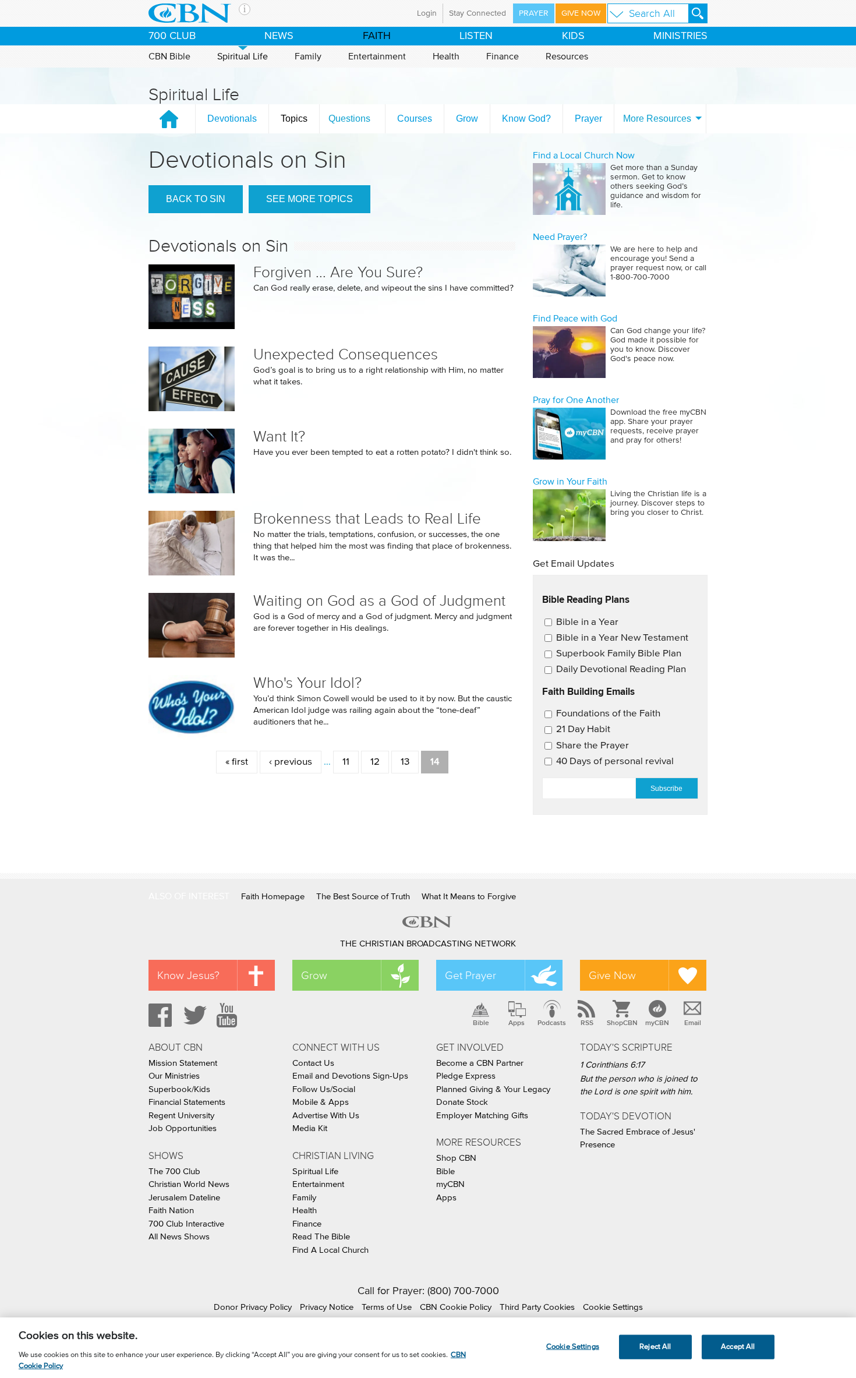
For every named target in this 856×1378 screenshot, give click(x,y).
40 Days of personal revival (615, 761)
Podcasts (551, 1023)
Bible (481, 1023)
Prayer (534, 13)
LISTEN (476, 36)
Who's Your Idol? (307, 682)
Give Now (580, 13)
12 (375, 762)
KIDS (573, 36)
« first (236, 762)
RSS (587, 1023)
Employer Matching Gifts (482, 1115)
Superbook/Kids (179, 1089)
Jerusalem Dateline (184, 1197)
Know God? (526, 118)
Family (308, 56)
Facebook (158, 1015)
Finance (502, 56)
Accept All (738, 1347)
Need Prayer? (560, 237)
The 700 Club (174, 1171)
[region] (428, 1347)
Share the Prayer (592, 746)
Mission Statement (182, 1063)
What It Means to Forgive (469, 896)
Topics (294, 118)
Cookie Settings (613, 1307)
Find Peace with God (575, 318)
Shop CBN (456, 1158)
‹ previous (290, 762)
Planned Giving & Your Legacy (493, 1089)
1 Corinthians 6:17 (612, 1065)
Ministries (680, 36)
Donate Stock (462, 1102)
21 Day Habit (583, 729)
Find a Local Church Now (584, 155)
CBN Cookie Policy (455, 1307)
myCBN (657, 1023)
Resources (567, 56)
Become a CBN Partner (479, 1063)
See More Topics (309, 199)
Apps (516, 1023)
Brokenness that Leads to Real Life (367, 518)
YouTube (229, 1015)
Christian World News (188, 1184)
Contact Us (313, 1063)
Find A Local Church (330, 1250)
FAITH (377, 36)
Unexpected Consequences (345, 354)
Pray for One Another (576, 400)
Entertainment (377, 56)
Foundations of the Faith (608, 714)
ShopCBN (622, 1023)
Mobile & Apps (320, 1102)
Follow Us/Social (323, 1089)
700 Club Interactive (186, 1224)
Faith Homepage (273, 896)
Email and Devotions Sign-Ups (350, 1076)
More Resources (657, 118)
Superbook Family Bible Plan (618, 654)
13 (405, 762)
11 (345, 762)
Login (427, 13)
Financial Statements (186, 1102)
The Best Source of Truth (363, 896)
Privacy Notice (326, 1307)
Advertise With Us (325, 1115)
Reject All (655, 1347)
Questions (349, 118)
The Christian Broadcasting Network (428, 943)
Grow (467, 118)
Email (692, 1023)
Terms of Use (387, 1307)
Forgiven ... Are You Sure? (338, 272)
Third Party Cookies (537, 1307)
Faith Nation (171, 1210)
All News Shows (179, 1236)
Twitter (193, 1015)
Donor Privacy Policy (253, 1307)
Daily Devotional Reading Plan (621, 669)
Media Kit (309, 1128)
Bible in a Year (587, 622)
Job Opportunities (182, 1128)
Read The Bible (321, 1236)
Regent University (181, 1115)
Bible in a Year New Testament (622, 638)
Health (446, 56)
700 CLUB (172, 36)
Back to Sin (195, 199)
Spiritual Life (242, 56)
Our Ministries (174, 1076)
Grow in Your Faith (570, 481)
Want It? (279, 436)
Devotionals (232, 118)
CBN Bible (169, 56)
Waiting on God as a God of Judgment (379, 600)
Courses (414, 118)
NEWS (278, 36)
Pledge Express (466, 1076)
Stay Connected (477, 13)
